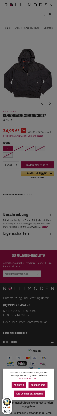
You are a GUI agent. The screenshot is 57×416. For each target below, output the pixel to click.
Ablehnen (19, 384)
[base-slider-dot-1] (49, 73)
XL (40, 148)
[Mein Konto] (50, 14)
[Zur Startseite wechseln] (28, 4)
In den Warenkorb (37, 165)
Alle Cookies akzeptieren (29, 393)
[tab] (27, 219)
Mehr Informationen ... (28, 378)
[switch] (7, 411)
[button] (37, 175)
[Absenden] (38, 273)
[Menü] (6, 14)
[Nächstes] (50, 103)
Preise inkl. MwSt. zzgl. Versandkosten (23, 135)
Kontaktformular (36, 322)
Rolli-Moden (9, 111)
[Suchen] (43, 14)
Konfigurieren (38, 384)
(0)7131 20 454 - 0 (16, 305)
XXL (8, 154)
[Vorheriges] (42, 103)
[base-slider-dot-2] (49, 77)
